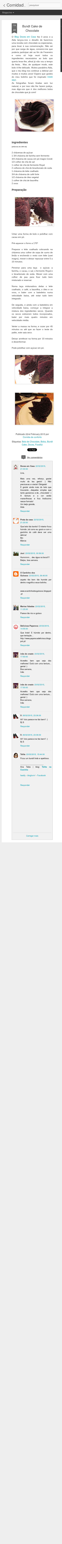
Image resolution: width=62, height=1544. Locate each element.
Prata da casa (26, 519)
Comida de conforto (32, 437)
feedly (23, 775)
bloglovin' (31, 775)
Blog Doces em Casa (25, 36)
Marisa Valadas (27, 606)
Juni (22, 553)
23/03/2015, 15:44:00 (35, 754)
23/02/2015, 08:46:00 (38, 575)
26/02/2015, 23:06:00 (32, 715)
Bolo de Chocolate (30, 441)
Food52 (39, 444)
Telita (22, 754)
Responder (25, 511)
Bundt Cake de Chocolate (32, 28)
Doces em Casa (27, 466)
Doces (31, 444)
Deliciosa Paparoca (29, 625)
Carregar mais (32, 835)
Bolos (43, 441)
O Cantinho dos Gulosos (27, 574)
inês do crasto (27, 653)
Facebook (41, 775)
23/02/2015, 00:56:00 (34, 553)
